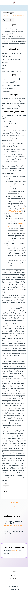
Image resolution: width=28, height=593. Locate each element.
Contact (14, 574)
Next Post (14, 507)
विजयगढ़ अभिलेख (17, 290)
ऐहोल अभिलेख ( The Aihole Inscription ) (13, 522)
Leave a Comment (7, 15)
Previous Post (14, 502)
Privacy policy (14, 578)
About (14, 571)
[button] (25, 3)
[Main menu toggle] (3, 3)
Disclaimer (14, 576)
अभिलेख (15, 15)
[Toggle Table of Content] (11, 20)
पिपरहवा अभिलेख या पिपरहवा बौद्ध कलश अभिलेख (13, 532)
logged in (14, 551)
